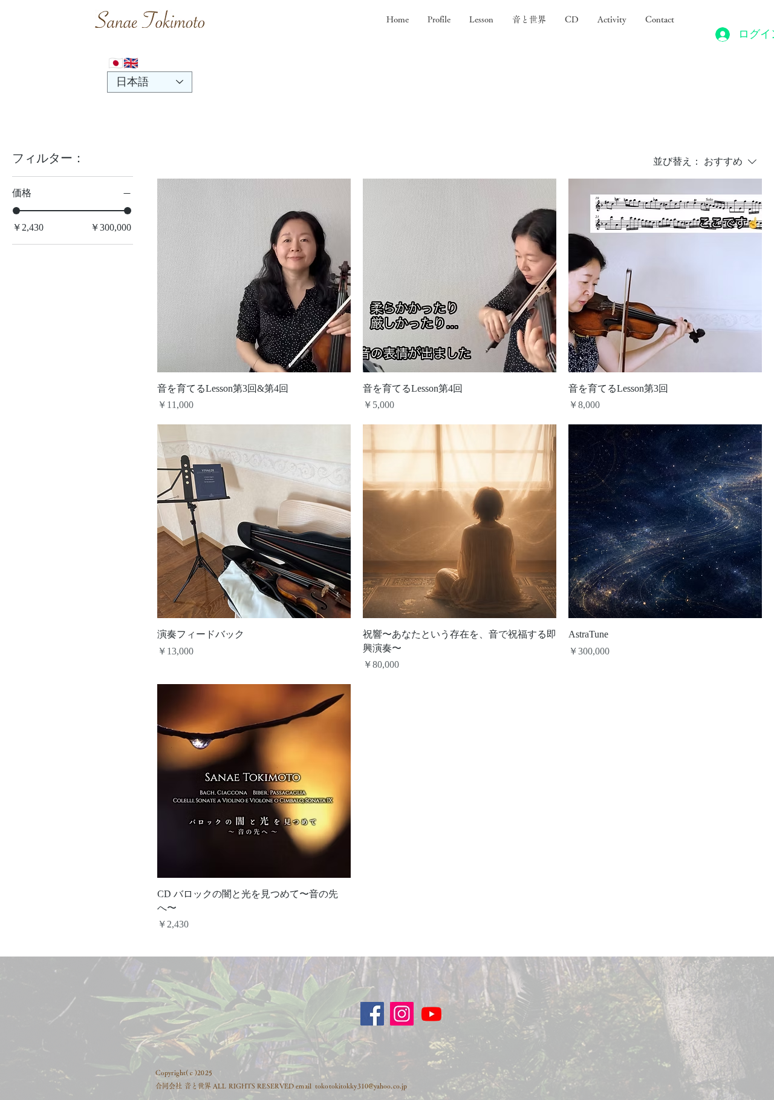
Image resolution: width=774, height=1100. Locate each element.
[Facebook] (372, 1014)
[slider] (16, 210)
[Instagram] (402, 1014)
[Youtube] (431, 1014)
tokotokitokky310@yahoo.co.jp (361, 1085)
